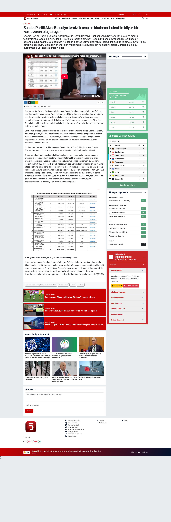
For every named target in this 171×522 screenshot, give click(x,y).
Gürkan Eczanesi (117, 298)
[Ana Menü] (147, 18)
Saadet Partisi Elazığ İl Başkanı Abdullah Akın (41, 285)
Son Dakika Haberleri (75, 434)
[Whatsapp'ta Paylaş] (33, 102)
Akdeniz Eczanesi (118, 309)
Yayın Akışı (43, 14)
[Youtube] (36, 441)
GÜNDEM (82, 19)
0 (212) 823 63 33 (132, 286)
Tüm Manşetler (73, 432)
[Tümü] (145, 56)
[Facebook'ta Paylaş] (25, 102)
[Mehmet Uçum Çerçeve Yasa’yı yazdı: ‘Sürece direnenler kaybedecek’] (91, 345)
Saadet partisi (63, 285)
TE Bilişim (144, 452)
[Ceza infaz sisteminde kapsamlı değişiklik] (37, 368)
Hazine (72, 285)
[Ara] (143, 18)
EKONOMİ (66, 19)
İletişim (101, 420)
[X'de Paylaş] (29, 102)
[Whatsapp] (39, 441)
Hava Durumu (72, 423)
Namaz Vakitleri (73, 425)
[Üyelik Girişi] (146, 14)
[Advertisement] (127, 73)
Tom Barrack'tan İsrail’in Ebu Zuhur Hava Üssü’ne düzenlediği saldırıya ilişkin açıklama (64, 379)
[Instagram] (32, 441)
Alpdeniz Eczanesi (118, 292)
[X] (25, 441)
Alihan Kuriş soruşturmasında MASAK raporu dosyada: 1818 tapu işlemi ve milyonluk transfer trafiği (37, 355)
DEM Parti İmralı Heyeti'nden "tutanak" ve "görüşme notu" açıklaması (62, 355)
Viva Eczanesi (116, 271)
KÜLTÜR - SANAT (93, 19)
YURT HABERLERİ (118, 19)
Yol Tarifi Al (118, 286)
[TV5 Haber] (30, 18)
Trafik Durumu (72, 427)
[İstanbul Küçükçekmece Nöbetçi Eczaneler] (145, 257)
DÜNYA (74, 19)
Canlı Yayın (31, 14)
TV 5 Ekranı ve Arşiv (59, 14)
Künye (126, 420)
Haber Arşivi (72, 436)
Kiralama (81, 285)
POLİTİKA (105, 19)
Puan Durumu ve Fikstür (76, 429)
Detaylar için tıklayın (127, 185)
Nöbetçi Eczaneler (74, 420)
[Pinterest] (28, 441)
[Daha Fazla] (36, 102)
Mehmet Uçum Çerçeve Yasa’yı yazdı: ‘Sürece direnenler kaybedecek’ (90, 355)
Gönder (29, 411)
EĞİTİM (57, 19)
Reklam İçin (102, 423)
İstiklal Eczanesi (117, 320)
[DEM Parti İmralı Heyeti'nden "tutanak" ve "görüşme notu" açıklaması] (64, 345)
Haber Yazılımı (135, 452)
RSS (27, 452)
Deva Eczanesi (116, 303)
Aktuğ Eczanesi (117, 314)
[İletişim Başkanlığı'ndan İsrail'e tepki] (91, 368)
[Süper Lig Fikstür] (145, 192)
